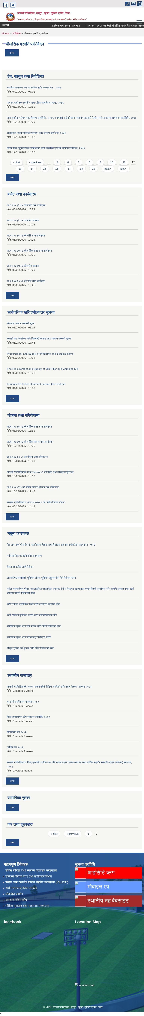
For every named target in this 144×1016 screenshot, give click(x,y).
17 (69, 168)
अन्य (11, 52)
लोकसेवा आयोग (14, 894)
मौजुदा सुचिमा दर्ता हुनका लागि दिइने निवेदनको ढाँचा (30, 648)
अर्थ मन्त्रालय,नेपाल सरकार (21, 888)
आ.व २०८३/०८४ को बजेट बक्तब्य (23, 220)
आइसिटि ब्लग (100, 872)
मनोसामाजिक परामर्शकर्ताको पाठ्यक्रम (24, 555)
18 (81, 168)
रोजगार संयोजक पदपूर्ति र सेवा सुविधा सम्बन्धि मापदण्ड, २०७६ (35, 102)
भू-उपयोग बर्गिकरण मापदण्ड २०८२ (23, 701)
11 (124, 162)
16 (56, 168)
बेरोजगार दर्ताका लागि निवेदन (20, 566)
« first (16, 162)
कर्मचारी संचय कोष (16, 900)
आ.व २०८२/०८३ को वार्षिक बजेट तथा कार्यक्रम (29, 250)
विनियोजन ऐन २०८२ (16, 732)
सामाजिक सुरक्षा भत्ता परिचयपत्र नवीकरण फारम (29, 637)
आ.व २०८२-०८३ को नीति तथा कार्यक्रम (26, 280)
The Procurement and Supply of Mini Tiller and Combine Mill (42, 368)
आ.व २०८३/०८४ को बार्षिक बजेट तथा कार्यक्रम (29, 426)
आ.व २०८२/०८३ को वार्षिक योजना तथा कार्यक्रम (30, 441)
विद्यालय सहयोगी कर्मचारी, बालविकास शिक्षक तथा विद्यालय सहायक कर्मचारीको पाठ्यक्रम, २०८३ (51, 544)
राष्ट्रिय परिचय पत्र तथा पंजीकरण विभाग (28, 876)
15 (44, 168)
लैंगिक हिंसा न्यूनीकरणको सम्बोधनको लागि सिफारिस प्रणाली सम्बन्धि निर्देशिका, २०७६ (46, 148)
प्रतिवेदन (16, 33)
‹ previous (35, 162)
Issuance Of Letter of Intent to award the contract (36, 383)
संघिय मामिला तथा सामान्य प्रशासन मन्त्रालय (31, 870)
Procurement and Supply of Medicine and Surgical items (40, 353)
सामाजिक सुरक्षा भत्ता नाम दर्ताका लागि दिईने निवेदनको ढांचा (34, 626)
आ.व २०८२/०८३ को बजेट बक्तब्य (23, 265)
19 (93, 168)
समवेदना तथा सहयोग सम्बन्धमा (57, 25)
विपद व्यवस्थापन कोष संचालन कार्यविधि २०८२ (28, 716)
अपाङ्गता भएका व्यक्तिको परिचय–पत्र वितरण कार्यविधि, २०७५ (36, 132)
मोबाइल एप (97, 886)
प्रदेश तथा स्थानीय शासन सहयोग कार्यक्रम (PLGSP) (36, 882)
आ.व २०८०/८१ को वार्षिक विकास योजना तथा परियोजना (33, 487)
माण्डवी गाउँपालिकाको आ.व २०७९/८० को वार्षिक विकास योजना (36, 502)
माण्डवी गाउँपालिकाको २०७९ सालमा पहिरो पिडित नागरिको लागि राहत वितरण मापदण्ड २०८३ (49, 686)
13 (20, 168)
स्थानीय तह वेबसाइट (107, 900)
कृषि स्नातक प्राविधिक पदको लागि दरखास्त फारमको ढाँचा (33, 603)
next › (107, 168)
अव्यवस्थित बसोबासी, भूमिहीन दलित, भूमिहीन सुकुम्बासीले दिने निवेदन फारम (41, 577)
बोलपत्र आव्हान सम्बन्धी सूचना (21, 323)
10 (111, 162)
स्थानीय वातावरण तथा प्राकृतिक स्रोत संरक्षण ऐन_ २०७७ (34, 87)
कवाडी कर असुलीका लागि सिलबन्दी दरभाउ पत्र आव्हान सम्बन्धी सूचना (39, 338)
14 (32, 168)
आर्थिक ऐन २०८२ (15, 747)
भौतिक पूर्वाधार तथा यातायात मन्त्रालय (27, 906)
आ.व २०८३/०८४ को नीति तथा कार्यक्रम (26, 235)
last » (123, 168)
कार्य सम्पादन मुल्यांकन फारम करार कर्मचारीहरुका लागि (32, 615)
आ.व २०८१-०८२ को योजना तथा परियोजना (27, 456)
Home (5, 33)
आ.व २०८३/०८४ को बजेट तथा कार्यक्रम (26, 205)
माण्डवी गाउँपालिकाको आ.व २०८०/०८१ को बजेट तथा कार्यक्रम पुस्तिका (40, 472)
